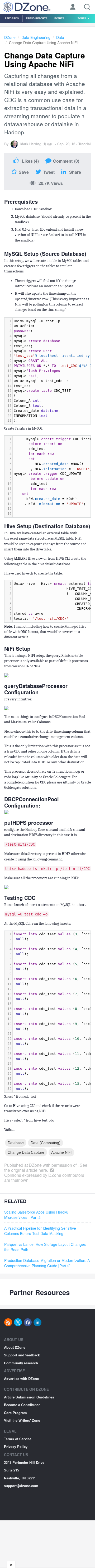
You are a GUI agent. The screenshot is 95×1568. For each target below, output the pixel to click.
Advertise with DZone (21, 1378)
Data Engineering (35, 37)
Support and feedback (22, 1354)
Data (60, 37)
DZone (10, 37)
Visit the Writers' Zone (22, 1420)
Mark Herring (30, 143)
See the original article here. (45, 1167)
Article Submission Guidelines (29, 1397)
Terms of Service (17, 1438)
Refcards (12, 18)
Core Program (15, 1412)
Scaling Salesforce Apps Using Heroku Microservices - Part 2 (36, 1214)
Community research (21, 1362)
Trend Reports (36, 18)
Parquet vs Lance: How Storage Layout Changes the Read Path (45, 1247)
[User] (73, 7)
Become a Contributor (22, 1404)
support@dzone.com (21, 1485)
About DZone (14, 1347)
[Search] (87, 7)
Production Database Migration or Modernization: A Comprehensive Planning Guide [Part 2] (47, 1263)
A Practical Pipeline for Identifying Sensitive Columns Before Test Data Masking (40, 1230)
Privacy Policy (15, 1446)
